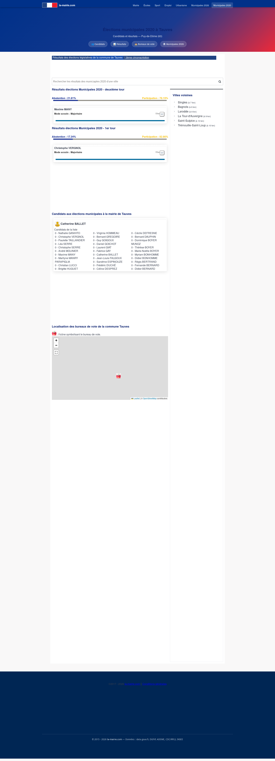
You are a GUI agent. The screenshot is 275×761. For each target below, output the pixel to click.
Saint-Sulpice (186, 121)
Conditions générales (154, 684)
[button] (118, 376)
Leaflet (136, 398)
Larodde (183, 111)
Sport (157, 5)
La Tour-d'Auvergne (190, 116)
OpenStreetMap (150, 398)
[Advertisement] (137, 68)
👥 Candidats (98, 44)
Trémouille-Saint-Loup (192, 125)
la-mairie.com (133, 684)
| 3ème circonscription (136, 57)
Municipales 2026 (200, 5)
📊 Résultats (119, 44)
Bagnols (183, 107)
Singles (182, 102)
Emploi (168, 5)
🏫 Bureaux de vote (145, 44)
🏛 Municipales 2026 (173, 44)
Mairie (136, 5)
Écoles (147, 5)
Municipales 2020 (222, 5)
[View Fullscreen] (56, 352)
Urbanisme (181, 5)
